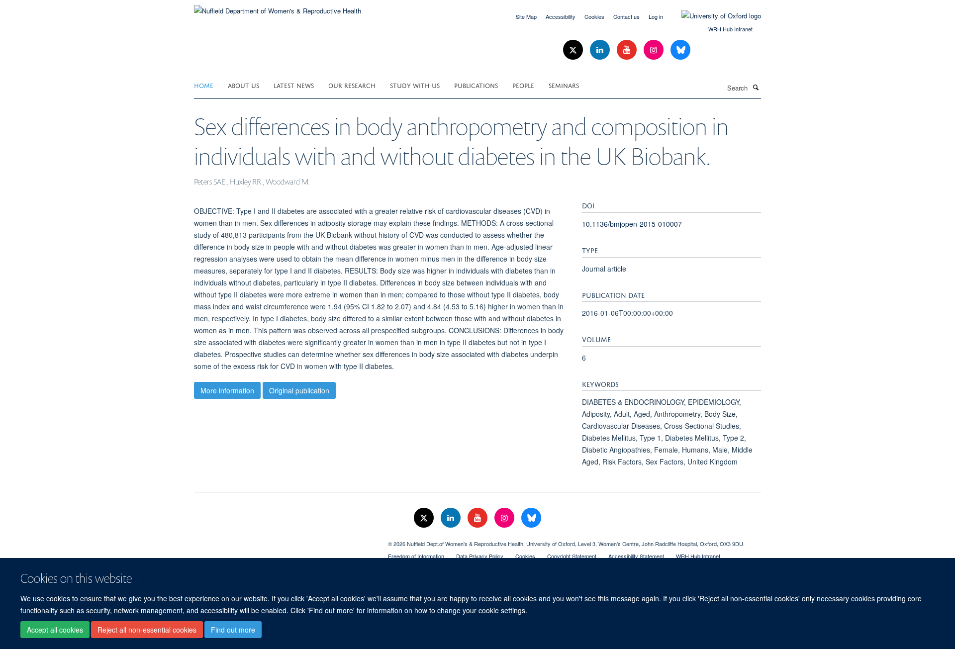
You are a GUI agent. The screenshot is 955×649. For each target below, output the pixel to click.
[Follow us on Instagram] (655, 50)
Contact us (626, 16)
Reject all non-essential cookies (146, 630)
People (523, 85)
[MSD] (283, 540)
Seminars (564, 85)
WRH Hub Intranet (730, 29)
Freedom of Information (416, 556)
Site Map (526, 16)
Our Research (352, 85)
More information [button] (227, 390)
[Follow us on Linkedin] (601, 50)
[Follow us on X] (574, 50)
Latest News (294, 85)
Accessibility (560, 16)
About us (243, 85)
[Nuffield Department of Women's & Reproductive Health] (277, 7)
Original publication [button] (299, 390)
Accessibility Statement (636, 556)
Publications (476, 85)
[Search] (755, 87)
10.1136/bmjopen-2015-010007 (632, 224)
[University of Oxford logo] (714, 16)
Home (203, 85)
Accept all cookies (55, 630)
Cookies (594, 16)
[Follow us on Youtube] (628, 50)
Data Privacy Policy (479, 556)
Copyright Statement (571, 556)
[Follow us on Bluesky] (680, 50)
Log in (656, 16)
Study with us (415, 85)
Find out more (233, 630)
